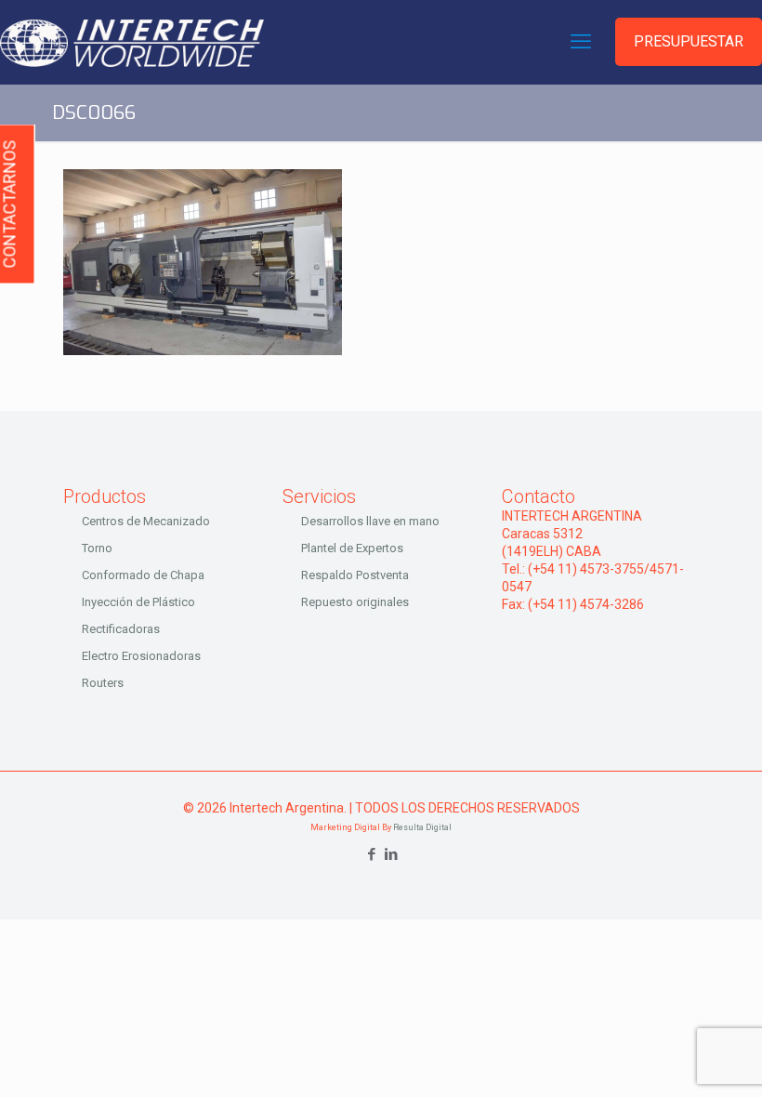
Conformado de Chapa (143, 575)
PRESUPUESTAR (688, 41)
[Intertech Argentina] (132, 42)
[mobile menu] (581, 42)
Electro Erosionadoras (141, 656)
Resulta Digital (422, 827)
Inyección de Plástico (138, 602)
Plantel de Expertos (352, 548)
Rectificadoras (121, 629)
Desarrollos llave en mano (370, 521)
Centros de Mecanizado (146, 521)
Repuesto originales (355, 602)
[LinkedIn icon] (391, 854)
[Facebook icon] (371, 854)
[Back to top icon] (672, 1058)
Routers (103, 683)
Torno (97, 548)
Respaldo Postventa (355, 575)
